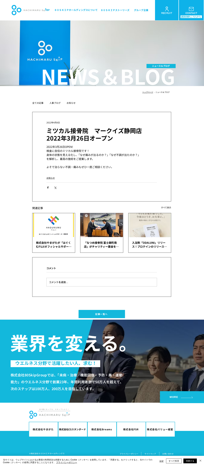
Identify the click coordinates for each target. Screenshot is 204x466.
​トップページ (147, 92)
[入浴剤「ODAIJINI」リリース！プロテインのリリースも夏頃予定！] (149, 225)
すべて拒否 (174, 460)
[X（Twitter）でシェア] (55, 187)
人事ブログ (55, 103)
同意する (190, 460)
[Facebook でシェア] (47, 187)
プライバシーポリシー (66, 462)
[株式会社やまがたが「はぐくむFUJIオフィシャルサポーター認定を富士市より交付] (53, 225)
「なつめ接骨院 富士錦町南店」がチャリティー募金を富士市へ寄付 (101, 244)
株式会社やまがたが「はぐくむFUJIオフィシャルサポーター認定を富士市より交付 (53, 244)
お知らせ (71, 103)
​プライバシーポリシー (129, 453)
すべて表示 (166, 207)
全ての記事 (37, 103)
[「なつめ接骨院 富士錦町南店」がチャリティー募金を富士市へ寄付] (101, 225)
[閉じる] (200, 461)
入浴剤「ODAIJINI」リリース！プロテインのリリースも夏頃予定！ (149, 244)
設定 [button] (161, 460)
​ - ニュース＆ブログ (161, 92)
